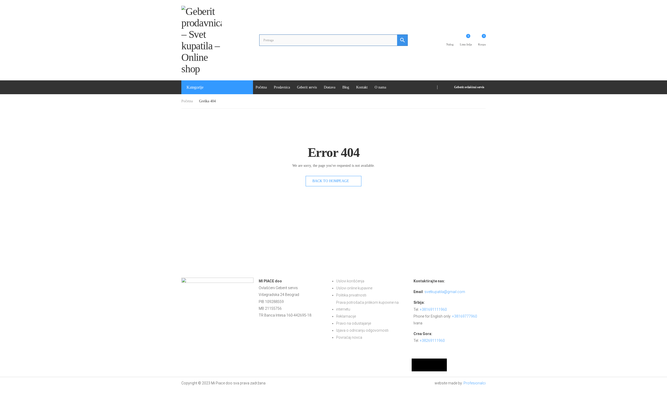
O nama (380, 87)
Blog (345, 87)
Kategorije (195, 87)
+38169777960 (464, 316)
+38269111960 (432, 340)
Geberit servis (307, 87)
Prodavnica (282, 87)
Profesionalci (475, 383)
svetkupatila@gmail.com (444, 292)
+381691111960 (433, 309)
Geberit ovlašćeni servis (469, 87)
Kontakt (362, 87)
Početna (261, 87)
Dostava (329, 87)
